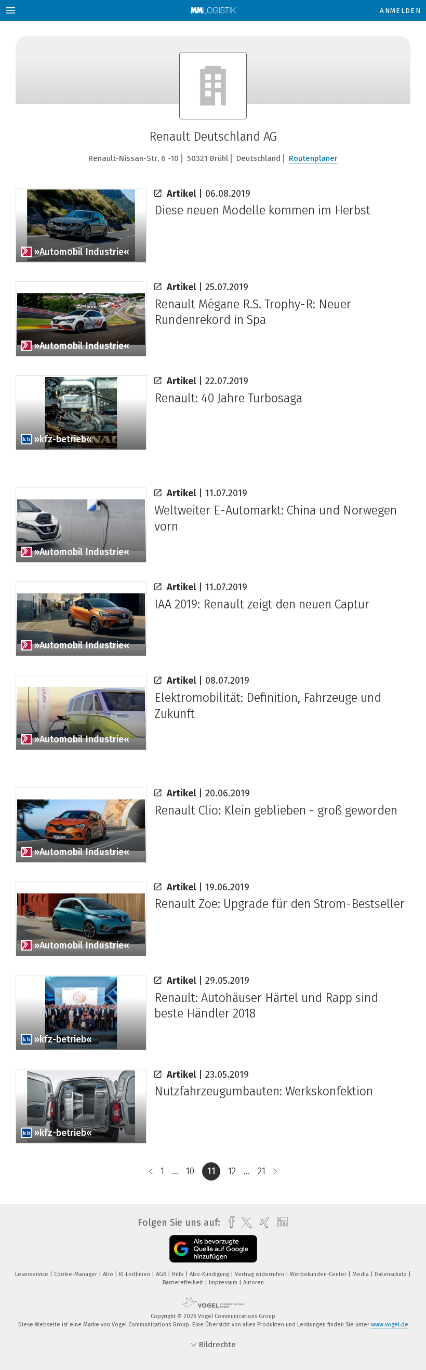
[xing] (262, 1222)
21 (261, 1171)
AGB (162, 1274)
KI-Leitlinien (135, 1274)
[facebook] (228, 1222)
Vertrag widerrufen (260, 1274)
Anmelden (400, 10)
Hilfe (178, 1274)
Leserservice (32, 1274)
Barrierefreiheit (184, 1282)
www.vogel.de (389, 1324)
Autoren (253, 1282)
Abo (109, 1274)
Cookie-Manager (76, 1274)
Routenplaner (313, 158)
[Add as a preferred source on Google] (213, 1249)
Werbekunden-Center (319, 1274)
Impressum (224, 1282)
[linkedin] (280, 1222)
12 (232, 1171)
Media (361, 1274)
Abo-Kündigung (210, 1274)
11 (211, 1171)
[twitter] (244, 1222)
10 (190, 1171)
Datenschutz (391, 1274)
